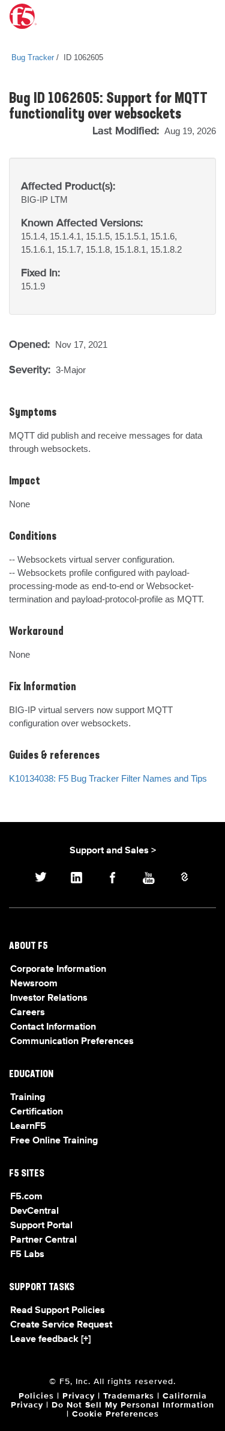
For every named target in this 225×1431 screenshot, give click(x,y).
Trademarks (128, 1396)
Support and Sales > (113, 851)
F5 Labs (27, 1254)
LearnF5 (28, 1126)
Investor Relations (49, 998)
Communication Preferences (72, 1041)
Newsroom (34, 984)
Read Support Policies (57, 1310)
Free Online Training (54, 1141)
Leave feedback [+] (50, 1339)
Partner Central (43, 1240)
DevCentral (34, 1211)
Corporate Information (58, 969)
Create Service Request (61, 1325)
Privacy (78, 1396)
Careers (27, 1013)
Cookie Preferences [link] (115, 1414)
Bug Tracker (32, 57)
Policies (36, 1396)
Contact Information (53, 1027)
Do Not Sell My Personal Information (133, 1405)
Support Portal (41, 1226)
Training (27, 1097)
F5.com (26, 1197)
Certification (36, 1112)
